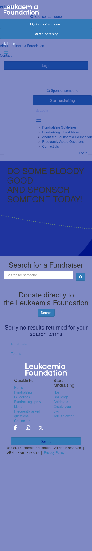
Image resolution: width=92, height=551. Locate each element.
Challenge (61, 397)
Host (57, 392)
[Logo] (46, 9)
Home (18, 387)
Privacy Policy (54, 452)
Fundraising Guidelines (23, 394)
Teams (16, 353)
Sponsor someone (47, 24)
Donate (46, 312)
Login (10, 43)
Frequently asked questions (27, 413)
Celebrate (61, 401)
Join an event (64, 416)
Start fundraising (46, 34)
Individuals (19, 344)
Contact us (22, 420)
